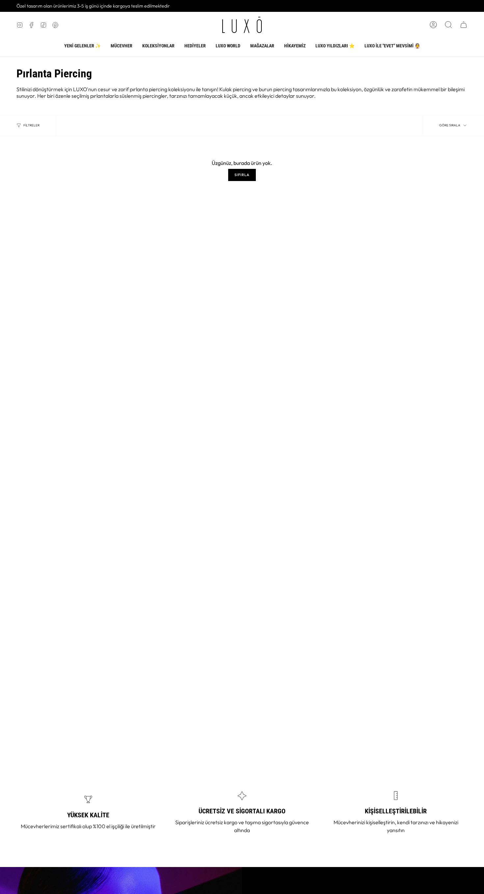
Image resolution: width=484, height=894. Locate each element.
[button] (121, 46)
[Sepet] (463, 24)
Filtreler (31, 125)
